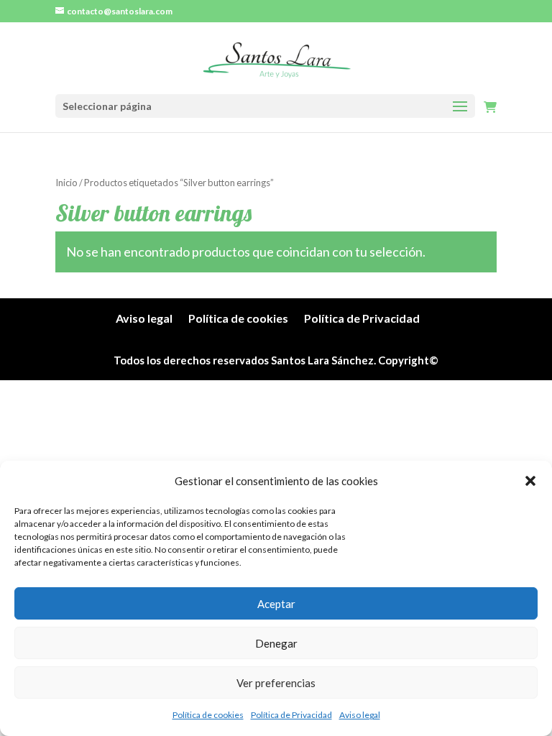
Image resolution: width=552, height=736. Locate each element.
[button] (530, 481)
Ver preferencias (276, 682)
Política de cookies (208, 714)
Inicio (66, 182)
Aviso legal (359, 714)
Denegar (276, 643)
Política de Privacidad (291, 714)
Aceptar (276, 603)
